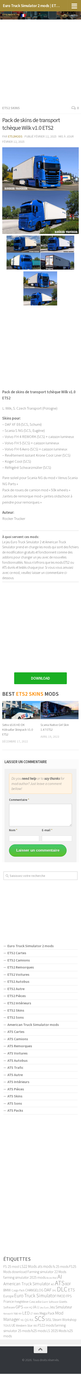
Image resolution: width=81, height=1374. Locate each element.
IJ (38, 1307)
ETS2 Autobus (18, 981)
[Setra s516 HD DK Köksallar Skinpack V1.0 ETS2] (21, 710)
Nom (13, 830)
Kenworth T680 (10, 1313)
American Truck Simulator (26, 1283)
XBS (35, 1325)
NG (22, 1320)
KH (20, 1313)
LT (31, 1313)
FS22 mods (46, 1325)
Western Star (24, 1325)
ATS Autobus (17, 1060)
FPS (69, 1296)
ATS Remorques (19, 1046)
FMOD (61, 1296)
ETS (71, 1290)
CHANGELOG (34, 1290)
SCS (39, 1318)
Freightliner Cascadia (28, 1302)
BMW (7, 1290)
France (8, 1301)
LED (26, 1313)
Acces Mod (51, 1277)
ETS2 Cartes (16, 953)
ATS (60, 1283)
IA (34, 1307)
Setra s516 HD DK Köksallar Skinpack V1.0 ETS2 (17, 729)
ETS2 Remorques (20, 967)
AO (52, 1284)
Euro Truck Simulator (35, 1296)
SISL (48, 1319)
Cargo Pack (18, 1290)
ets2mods (15, 136)
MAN (36, 1313)
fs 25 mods (60, 1266)
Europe (8, 1296)
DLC (62, 1289)
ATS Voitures (17, 1053)
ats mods (45, 1266)
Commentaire (19, 800)
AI (59, 1276)
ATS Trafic (15, 1067)
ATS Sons (14, 1103)
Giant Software (50, 1301)
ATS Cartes (15, 1031)
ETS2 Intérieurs (19, 1003)
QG (27, 1320)
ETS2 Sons (15, 1017)
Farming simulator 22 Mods (46, 1271)
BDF (68, 1284)
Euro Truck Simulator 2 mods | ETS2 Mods (32, 5)
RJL (31, 1320)
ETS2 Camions (18, 960)
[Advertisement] (40, 61)
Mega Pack (47, 1313)
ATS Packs (15, 1110)
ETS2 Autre (16, 988)
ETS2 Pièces (16, 995)
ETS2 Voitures (18, 974)
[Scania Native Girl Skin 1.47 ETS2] (59, 710)
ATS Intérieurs (18, 1081)
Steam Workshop (64, 1319)
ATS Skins (14, 1096)
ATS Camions (17, 1039)
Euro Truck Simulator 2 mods (30, 946)
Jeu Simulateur (60, 1307)
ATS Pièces (15, 1089)
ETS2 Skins (11, 108)
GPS (19, 1307)
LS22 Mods (28, 1266)
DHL (54, 1290)
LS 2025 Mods (56, 1330)
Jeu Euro (44, 1307)
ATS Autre (15, 1074)
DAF (48, 1290)
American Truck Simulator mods (33, 1024)
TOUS (7, 1325)
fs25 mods (38, 1330)
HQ (30, 1307)
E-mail (47, 830)
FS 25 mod (11, 1266)
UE (13, 1325)
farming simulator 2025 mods (24, 1277)
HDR (26, 1307)
